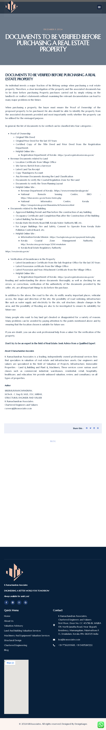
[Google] (25, 602)
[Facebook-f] (6, 602)
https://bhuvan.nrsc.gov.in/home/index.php (41, 198)
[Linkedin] (13, 602)
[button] (99, 7)
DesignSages (81, 724)
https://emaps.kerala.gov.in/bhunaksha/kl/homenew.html (47, 205)
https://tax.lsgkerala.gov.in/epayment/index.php (72, 237)
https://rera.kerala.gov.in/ (17, 251)
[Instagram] (19, 602)
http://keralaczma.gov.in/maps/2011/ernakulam (43, 244)
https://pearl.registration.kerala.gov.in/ (76, 155)
